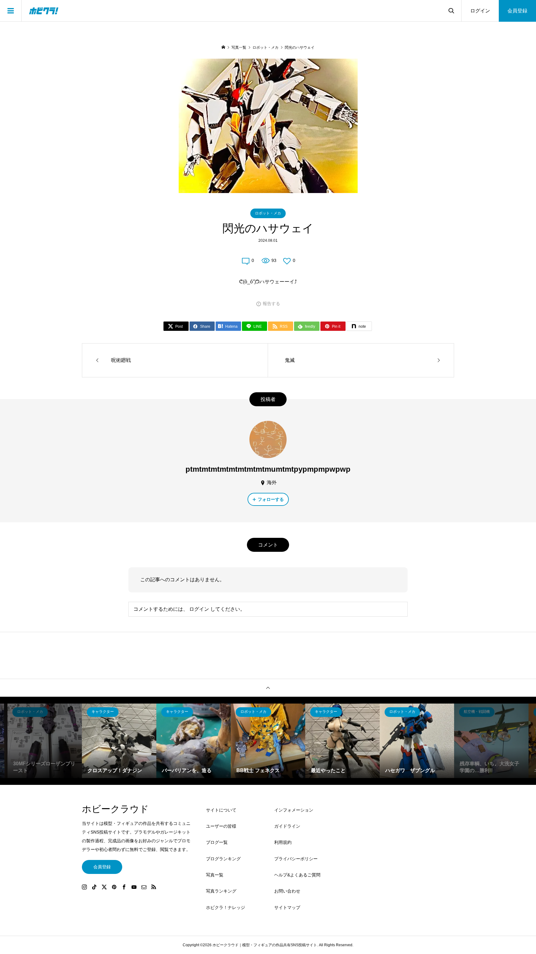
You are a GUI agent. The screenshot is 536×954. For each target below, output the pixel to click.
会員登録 (517, 10)
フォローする (271, 499)
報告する (271, 303)
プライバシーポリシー (296, 858)
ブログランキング (223, 858)
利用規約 (283, 842)
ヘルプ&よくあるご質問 (297, 874)
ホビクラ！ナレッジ (225, 907)
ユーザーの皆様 (221, 826)
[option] (44, 741)
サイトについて (221, 810)
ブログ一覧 (217, 842)
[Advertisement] (398, 862)
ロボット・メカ (268, 213)
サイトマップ (287, 907)
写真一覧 (214, 874)
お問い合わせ (287, 891)
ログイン (480, 10)
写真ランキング (221, 891)
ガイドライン (287, 826)
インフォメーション (293, 810)
